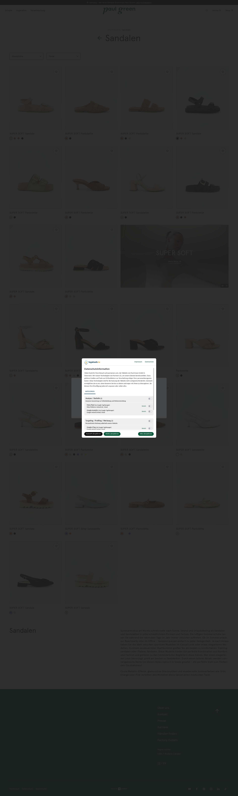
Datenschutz (149, 362)
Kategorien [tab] (89, 391)
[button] (149, 398)
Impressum (138, 362)
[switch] (150, 398)
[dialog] (119, 398)
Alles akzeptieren (146, 434)
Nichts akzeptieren (112, 434)
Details (144, 406)
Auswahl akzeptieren (93, 434)
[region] (119, 399)
